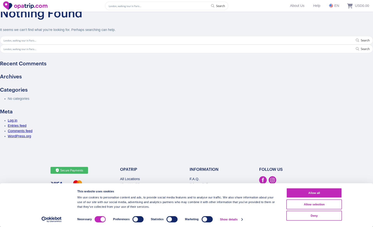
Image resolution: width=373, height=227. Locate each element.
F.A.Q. (194, 179)
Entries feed (17, 126)
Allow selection (314, 204)
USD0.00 (362, 6)
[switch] (138, 219)
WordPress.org (19, 136)
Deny (314, 215)
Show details (229, 219)
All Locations (130, 179)
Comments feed (20, 131)
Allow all (314, 193)
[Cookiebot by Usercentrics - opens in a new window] (52, 219)
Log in (12, 120)
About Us (297, 6)
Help (316, 6)
